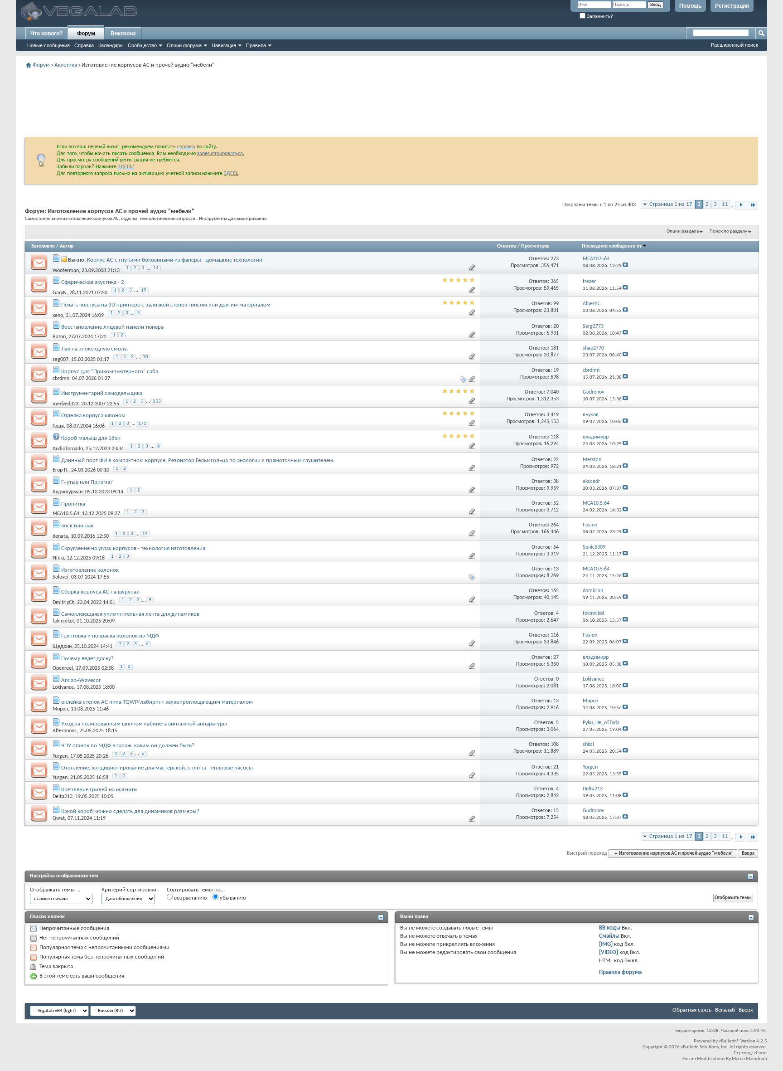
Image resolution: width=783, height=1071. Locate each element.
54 (556, 547)
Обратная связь (691, 1010)
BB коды (609, 928)
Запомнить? (599, 16)
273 (555, 259)
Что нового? (46, 33)
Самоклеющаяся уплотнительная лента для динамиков (130, 614)
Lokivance (63, 687)
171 (142, 423)
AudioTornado (68, 448)
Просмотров (535, 246)
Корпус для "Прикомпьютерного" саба (109, 372)
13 (556, 569)
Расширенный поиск (734, 45)
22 (556, 459)
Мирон (60, 709)
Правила (256, 45)
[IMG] (606, 944)
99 (556, 304)
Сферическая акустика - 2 (92, 282)
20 (556, 326)
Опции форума (184, 45)
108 (555, 744)
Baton (59, 337)
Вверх (748, 853)
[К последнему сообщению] (625, 265)
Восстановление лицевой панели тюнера (112, 327)
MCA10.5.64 (66, 513)
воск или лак (77, 526)
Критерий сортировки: (130, 890)
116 (555, 635)
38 (556, 481)
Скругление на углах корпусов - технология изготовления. (134, 548)
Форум (86, 33)
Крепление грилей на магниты (99, 790)
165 (555, 591)
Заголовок (43, 246)
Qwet (59, 818)
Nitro (58, 558)
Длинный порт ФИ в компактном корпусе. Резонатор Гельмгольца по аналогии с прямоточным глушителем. (197, 460)
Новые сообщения (48, 45)
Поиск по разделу (728, 231)
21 (556, 767)
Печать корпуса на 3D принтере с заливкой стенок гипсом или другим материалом (166, 305)
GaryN (60, 293)
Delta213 (62, 796)
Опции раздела (683, 231)
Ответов (506, 246)
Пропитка (73, 504)
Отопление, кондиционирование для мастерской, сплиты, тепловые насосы (157, 768)
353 (157, 401)
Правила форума (620, 972)
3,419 (552, 415)
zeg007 (60, 359)
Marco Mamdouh (749, 1058)
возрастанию (190, 898)
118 (555, 437)
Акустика (65, 65)
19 (143, 290)
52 (556, 503)
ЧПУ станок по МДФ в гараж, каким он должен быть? (127, 746)
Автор (66, 246)
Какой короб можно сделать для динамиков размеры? (130, 811)
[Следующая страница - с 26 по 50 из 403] (740, 205)
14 (156, 268)
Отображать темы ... (55, 890)
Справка (84, 45)
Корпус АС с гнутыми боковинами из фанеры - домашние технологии (174, 260)
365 (555, 281)
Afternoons (65, 731)
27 (556, 657)
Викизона (123, 33)
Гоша (58, 426)
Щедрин (62, 646)
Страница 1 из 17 (670, 204)
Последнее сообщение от (612, 246)
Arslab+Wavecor (81, 680)
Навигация (224, 45)
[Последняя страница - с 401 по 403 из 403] (752, 205)
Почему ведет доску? (87, 659)
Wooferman (66, 270)
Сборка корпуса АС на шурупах (100, 592)
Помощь (690, 6)
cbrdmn (61, 378)
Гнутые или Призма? (87, 482)
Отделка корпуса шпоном (93, 416)
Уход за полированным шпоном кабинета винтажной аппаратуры (144, 724)
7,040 (552, 392)
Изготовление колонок (90, 570)
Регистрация (732, 6)
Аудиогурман (67, 492)
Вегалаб (725, 1010)
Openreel (63, 668)
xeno (58, 315)
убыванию (232, 898)
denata (60, 536)
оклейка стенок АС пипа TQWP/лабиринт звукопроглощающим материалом (157, 702)
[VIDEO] (608, 952)
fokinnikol (63, 621)
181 (555, 348)
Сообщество (142, 45)
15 (556, 810)
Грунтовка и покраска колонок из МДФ (110, 636)
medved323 (65, 403)
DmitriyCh (63, 602)
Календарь (110, 45)
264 (555, 525)
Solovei (60, 577)
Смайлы (609, 936)
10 (145, 357)
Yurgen (60, 756)
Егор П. (60, 470)
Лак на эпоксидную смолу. (94, 349)
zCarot (760, 1053)
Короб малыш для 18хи (91, 438)
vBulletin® (729, 1041)
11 (725, 204)
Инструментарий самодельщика (101, 393)
